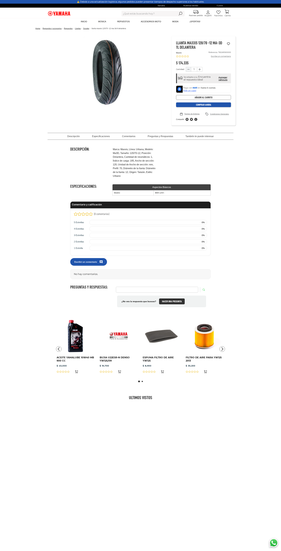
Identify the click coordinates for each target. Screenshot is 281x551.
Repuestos (68, 29)
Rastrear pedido (196, 15)
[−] (188, 69)
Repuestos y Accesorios (52, 29)
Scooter (86, 29)
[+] (199, 69)
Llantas (78, 29)
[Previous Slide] (58, 349)
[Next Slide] (222, 349)
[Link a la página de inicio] (38, 29)
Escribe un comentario (221, 56)
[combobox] (146, 13)
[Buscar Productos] (180, 13)
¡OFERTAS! (195, 21)
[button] (107, 72)
